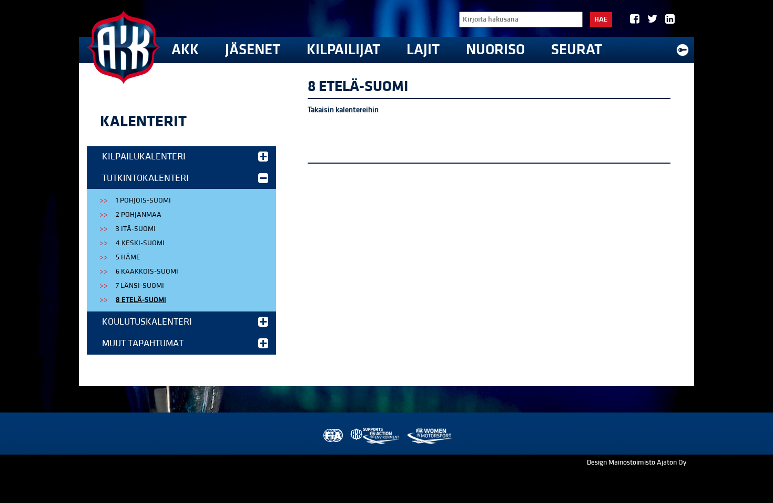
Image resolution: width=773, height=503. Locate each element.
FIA (332, 436)
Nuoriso (495, 50)
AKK (185, 50)
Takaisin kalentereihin (343, 110)
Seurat (576, 50)
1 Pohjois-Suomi (143, 200)
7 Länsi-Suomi (140, 285)
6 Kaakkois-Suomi (147, 271)
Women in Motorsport (429, 436)
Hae (601, 19)
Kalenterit (143, 121)
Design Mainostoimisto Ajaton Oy (636, 462)
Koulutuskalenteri (147, 322)
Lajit (423, 50)
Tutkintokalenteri (145, 178)
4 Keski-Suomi (140, 243)
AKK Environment (375, 436)
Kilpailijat (343, 50)
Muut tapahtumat (143, 343)
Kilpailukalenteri (144, 156)
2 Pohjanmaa (138, 214)
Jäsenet (252, 50)
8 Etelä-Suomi (141, 300)
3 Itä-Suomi (136, 229)
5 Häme (128, 257)
